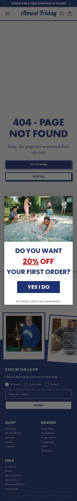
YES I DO (39, 287)
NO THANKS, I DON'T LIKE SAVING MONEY (38, 301)
